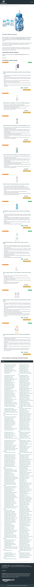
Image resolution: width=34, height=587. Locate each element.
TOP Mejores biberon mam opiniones (10, 535)
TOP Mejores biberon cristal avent (24, 440)
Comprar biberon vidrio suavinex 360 (10, 364)
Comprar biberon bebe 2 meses (9, 481)
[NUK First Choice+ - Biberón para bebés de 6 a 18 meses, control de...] (17, 179)
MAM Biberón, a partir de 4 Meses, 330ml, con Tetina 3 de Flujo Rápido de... (16, 212)
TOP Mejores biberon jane (23, 467)
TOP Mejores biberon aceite (23, 394)
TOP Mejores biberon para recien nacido (10, 403)
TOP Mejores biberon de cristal (24, 376)
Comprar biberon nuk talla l (23, 381)
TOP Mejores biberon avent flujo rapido (10, 471)
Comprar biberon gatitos (8, 552)
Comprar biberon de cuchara (24, 487)
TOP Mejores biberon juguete (9, 442)
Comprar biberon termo (8, 550)
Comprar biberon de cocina (23, 505)
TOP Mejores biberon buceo (23, 474)
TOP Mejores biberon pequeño (24, 420)
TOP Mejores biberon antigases (9, 384)
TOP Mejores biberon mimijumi (24, 504)
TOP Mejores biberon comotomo (9, 490)
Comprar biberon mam (23, 479)
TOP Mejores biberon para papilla (24, 530)
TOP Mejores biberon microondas (9, 479)
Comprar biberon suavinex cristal (9, 460)
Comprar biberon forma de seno (9, 394)
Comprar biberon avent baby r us (24, 460)
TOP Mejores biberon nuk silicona (9, 516)
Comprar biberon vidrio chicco (24, 496)
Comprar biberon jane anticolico (24, 541)
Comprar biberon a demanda (9, 504)
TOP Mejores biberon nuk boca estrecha (10, 517)
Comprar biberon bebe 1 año (9, 400)
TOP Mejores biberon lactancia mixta (25, 549)
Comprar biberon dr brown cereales (10, 536)
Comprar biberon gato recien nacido (25, 461)
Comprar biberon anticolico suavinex (25, 522)
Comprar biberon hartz (8, 389)
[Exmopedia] (3, 2)
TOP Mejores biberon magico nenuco (25, 484)
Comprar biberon (7, 373)
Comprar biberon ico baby (8, 419)
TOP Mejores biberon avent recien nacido (11, 506)
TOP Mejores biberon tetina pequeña (25, 419)
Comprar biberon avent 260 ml (9, 459)
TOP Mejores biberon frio (23, 451)
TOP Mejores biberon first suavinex (10, 544)
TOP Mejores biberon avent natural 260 (25, 498)
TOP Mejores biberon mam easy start (25, 446)
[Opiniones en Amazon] (17, 240)
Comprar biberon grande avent (24, 477)
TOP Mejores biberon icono (8, 432)
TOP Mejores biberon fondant (24, 503)
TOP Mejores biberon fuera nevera (25, 524)
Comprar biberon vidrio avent (24, 422)
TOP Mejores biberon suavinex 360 (10, 396)
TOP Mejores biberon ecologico (9, 512)
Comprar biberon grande (8, 510)
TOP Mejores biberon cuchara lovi (24, 416)
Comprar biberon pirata (23, 445)
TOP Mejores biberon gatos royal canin (25, 539)
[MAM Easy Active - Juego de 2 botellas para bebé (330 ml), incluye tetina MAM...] (17, 295)
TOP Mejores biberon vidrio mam (24, 493)
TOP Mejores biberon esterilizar (24, 425)
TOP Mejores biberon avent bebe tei (10, 406)
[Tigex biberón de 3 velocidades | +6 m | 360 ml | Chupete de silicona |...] (17, 98)
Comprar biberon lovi (22, 526)
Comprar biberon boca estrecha (24, 552)
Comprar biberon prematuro (23, 412)
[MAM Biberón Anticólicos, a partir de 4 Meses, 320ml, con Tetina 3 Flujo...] (17, 236)
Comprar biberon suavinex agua (24, 486)
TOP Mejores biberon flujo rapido (9, 452)
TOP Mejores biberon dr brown (9, 498)
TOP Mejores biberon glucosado (24, 384)
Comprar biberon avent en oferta (24, 545)
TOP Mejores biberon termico (24, 380)
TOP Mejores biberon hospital (24, 433)
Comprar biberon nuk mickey (9, 505)
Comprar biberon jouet (7, 426)
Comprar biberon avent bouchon (24, 510)
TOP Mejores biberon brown (8, 388)
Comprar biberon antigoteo (23, 375)
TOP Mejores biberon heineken (24, 427)
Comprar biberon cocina (8, 368)
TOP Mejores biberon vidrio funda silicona (26, 400)
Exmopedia (2, 5)
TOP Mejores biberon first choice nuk (25, 390)
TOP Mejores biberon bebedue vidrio (25, 464)
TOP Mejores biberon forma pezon (9, 433)
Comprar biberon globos (23, 471)
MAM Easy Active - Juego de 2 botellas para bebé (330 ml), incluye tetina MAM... (17, 300)
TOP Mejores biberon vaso (8, 524)
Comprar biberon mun (22, 480)
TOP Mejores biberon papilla (24, 389)
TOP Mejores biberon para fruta (24, 518)
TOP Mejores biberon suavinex (24, 491)
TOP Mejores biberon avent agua (24, 403)
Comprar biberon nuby (7, 381)
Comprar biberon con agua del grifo (25, 497)
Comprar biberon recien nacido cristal (25, 454)
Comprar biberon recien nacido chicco (25, 414)
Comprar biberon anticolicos (23, 387)
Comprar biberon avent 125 (23, 523)
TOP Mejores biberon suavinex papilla (10, 492)
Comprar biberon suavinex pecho (24, 544)
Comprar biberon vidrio (23, 409)
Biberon (8, 5)
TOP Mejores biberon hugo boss (9, 518)
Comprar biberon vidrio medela (9, 526)
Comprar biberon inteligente (23, 442)
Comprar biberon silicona (8, 427)
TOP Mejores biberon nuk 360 (9, 529)
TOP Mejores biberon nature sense (25, 405)
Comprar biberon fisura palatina (24, 525)
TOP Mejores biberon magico (24, 535)
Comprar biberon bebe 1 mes (9, 541)
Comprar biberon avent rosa (23, 529)
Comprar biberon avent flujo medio (25, 432)
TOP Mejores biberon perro (23, 538)
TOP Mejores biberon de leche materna (10, 428)
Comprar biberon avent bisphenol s (25, 500)
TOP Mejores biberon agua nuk (24, 396)
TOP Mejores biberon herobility (9, 525)
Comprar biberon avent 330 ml (9, 369)
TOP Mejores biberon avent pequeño (25, 519)
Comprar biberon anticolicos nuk (9, 375)
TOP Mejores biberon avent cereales (10, 370)
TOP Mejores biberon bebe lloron (9, 494)
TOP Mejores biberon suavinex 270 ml (10, 390)
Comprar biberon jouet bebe (8, 532)
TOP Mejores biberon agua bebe (9, 382)
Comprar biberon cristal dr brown (9, 421)
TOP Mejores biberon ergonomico (24, 428)
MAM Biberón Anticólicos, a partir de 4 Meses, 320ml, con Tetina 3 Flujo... (15, 243)
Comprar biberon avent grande (9, 464)
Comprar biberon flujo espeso (24, 455)
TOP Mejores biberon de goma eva (10, 462)
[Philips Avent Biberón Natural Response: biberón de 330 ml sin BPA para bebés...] (17, 67)
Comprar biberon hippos (23, 492)
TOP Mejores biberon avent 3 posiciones (11, 438)
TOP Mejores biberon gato (23, 370)
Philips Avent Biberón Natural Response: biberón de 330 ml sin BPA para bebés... (17, 73)
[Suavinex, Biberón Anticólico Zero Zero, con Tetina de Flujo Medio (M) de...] (17, 328)
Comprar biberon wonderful (8, 377)
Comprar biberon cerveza (8, 376)
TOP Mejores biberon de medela (9, 422)
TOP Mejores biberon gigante (9, 408)
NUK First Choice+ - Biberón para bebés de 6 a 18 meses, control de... (16, 184)
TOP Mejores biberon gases (23, 364)
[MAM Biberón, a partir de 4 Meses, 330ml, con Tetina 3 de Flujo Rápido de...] (17, 206)
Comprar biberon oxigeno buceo (9, 395)
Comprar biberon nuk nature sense (25, 421)
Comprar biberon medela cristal (24, 458)
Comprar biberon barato (23, 434)
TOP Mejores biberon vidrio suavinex (10, 513)
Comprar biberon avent (23, 481)
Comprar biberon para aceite (9, 429)
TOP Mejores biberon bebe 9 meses (10, 531)
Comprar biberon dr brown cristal (9, 454)
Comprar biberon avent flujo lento (24, 399)
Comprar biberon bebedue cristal (24, 557)
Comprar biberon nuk (7, 523)
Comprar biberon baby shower (24, 537)
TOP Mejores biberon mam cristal (9, 446)
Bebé (5, 5)
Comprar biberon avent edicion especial (25, 511)
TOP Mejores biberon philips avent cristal (26, 548)
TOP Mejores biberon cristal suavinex (10, 402)
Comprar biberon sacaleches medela (25, 499)
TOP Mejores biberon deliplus (9, 420)
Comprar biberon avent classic (24, 478)
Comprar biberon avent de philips (24, 462)
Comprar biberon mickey (8, 468)
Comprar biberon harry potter (24, 465)
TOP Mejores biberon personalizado (10, 496)
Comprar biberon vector (23, 494)
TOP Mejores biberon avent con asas (10, 399)
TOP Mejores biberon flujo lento (24, 402)
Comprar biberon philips (8, 401)
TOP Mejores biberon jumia (23, 448)
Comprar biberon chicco (8, 472)
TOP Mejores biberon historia (9, 425)
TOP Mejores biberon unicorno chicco (10, 503)
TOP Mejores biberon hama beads (24, 435)
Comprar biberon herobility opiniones (25, 408)
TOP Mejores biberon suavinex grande (10, 409)
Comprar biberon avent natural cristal (25, 490)
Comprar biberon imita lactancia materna (11, 497)
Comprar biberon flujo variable (9, 441)
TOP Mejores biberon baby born (9, 461)
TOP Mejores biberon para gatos (9, 543)
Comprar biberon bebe (7, 545)
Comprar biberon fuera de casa (9, 500)
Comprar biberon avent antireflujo (24, 395)
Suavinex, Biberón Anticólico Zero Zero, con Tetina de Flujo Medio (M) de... (16, 335)
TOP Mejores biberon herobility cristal (25, 388)
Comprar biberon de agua (23, 531)
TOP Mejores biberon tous (23, 543)
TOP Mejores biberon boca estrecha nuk (10, 477)
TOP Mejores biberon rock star (24, 369)
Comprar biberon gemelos (23, 468)
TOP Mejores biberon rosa (8, 542)
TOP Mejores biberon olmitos (9, 367)
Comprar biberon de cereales (24, 377)
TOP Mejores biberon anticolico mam (10, 435)
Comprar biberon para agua (23, 426)
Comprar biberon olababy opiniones (10, 522)
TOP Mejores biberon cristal (23, 512)
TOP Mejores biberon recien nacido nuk (10, 530)
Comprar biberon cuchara (23, 401)
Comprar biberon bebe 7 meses (9, 465)
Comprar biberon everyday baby (24, 473)
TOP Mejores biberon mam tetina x (10, 455)
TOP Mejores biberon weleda (9, 480)
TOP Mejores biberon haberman (24, 509)
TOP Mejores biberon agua (8, 383)
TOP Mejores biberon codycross (24, 382)
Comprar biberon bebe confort (9, 380)
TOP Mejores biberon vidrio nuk (24, 447)
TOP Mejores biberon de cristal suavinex (26, 393)
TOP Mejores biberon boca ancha (9, 487)
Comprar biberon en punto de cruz (9, 393)
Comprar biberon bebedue (23, 506)
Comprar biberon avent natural (9, 387)
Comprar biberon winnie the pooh (24, 542)
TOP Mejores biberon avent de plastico (25, 472)
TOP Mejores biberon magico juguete (10, 458)
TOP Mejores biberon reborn (24, 516)
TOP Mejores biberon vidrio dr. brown (10, 519)
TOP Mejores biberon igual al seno (25, 383)
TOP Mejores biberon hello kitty (9, 405)
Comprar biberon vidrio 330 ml (9, 493)
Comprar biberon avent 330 (8, 434)
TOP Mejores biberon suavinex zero (10, 539)
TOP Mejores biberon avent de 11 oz (25, 413)
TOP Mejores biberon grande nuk (24, 415)
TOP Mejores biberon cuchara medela (25, 441)
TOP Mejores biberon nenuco (24, 485)
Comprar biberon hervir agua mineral (10, 416)
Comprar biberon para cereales (24, 513)
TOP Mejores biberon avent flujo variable (11, 448)
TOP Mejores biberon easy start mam (10, 558)
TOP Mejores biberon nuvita (23, 367)
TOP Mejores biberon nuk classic (9, 447)
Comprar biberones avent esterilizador (10, 486)
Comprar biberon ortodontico (24, 556)
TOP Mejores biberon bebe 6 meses (25, 466)
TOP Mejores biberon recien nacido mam (26, 536)
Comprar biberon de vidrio (23, 368)
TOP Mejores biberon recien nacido (10, 440)
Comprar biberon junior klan (8, 555)
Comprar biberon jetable (8, 491)
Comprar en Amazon (27, 89)
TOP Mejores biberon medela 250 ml (25, 517)
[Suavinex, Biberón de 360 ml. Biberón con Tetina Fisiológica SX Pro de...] (17, 120)
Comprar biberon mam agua (23, 532)
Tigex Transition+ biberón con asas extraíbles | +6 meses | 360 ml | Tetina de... (17, 273)
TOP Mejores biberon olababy (9, 499)
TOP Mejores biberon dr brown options (25, 555)
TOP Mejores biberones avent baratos (10, 445)
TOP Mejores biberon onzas (23, 386)
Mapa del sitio (25, 585)
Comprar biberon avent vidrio (9, 474)
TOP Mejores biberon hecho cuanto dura (25, 459)
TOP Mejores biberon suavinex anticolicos (11, 478)
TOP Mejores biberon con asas (9, 473)
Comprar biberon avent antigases (9, 511)
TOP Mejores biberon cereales (9, 386)
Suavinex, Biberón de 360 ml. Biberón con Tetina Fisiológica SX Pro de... (17, 125)
